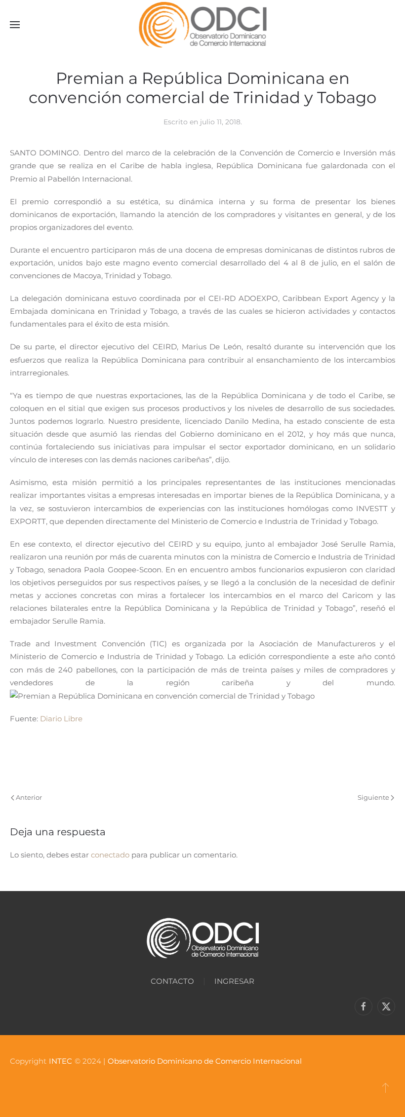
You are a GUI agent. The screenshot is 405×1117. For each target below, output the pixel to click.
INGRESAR (234, 981)
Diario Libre (61, 718)
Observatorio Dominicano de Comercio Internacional (205, 1061)
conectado (110, 854)
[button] (15, 24)
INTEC (60, 1061)
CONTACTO (172, 981)
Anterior (29, 797)
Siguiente (373, 797)
